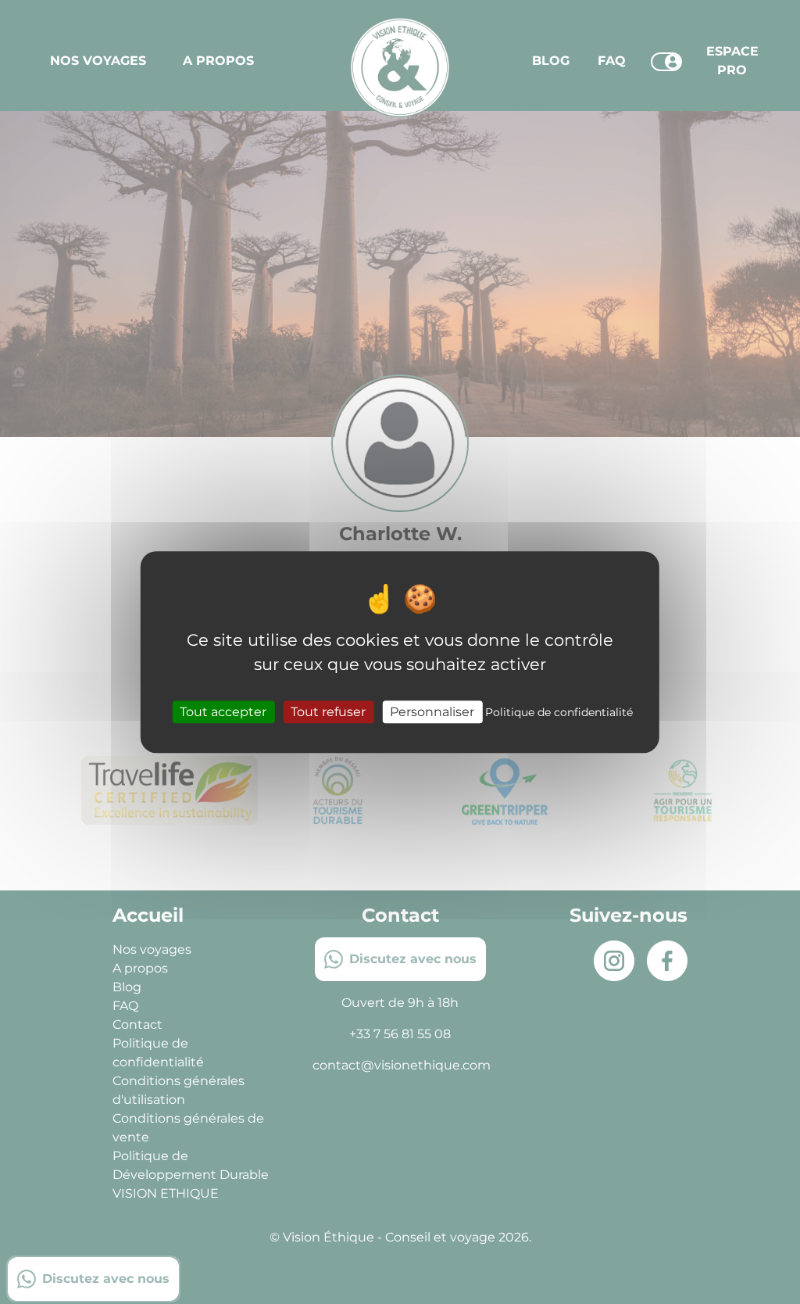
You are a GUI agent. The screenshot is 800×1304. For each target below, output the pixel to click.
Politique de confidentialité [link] (559, 712)
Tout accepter (223, 711)
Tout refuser (328, 711)
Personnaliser (432, 711)
